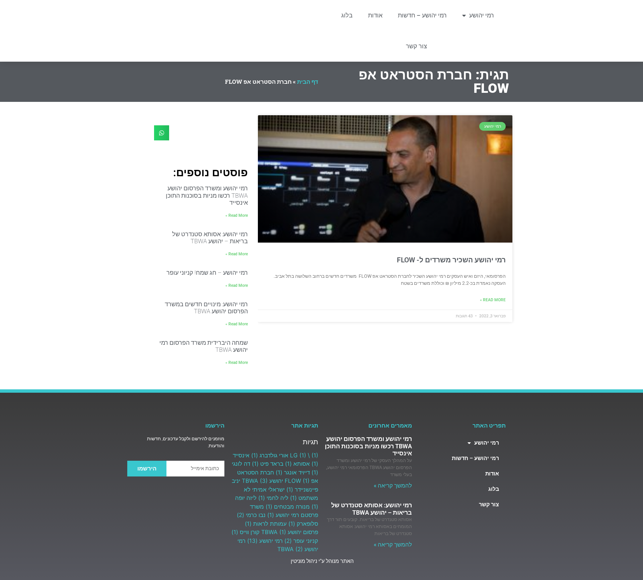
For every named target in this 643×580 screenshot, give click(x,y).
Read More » (493, 300)
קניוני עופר (301, 540)
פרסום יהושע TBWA (289, 532)
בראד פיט (267, 463)
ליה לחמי (273, 498)
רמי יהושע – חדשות (422, 15)
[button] (161, 132)
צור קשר (416, 46)
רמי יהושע (481, 15)
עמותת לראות (266, 523)
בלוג (347, 15)
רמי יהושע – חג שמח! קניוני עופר (207, 272)
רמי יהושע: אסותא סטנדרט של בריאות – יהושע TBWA (210, 238)
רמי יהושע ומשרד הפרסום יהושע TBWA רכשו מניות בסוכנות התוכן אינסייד (207, 195)
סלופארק (303, 523)
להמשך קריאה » (393, 485)
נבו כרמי (251, 515)
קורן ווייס (245, 532)
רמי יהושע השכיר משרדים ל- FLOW (451, 260)
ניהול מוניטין (303, 561)
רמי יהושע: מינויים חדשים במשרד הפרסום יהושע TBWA (206, 308)
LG (298, 455)
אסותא (297, 463)
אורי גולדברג (269, 455)
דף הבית (307, 81)
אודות (375, 15)
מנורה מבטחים (288, 506)
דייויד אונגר (293, 472)
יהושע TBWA (262, 480)
